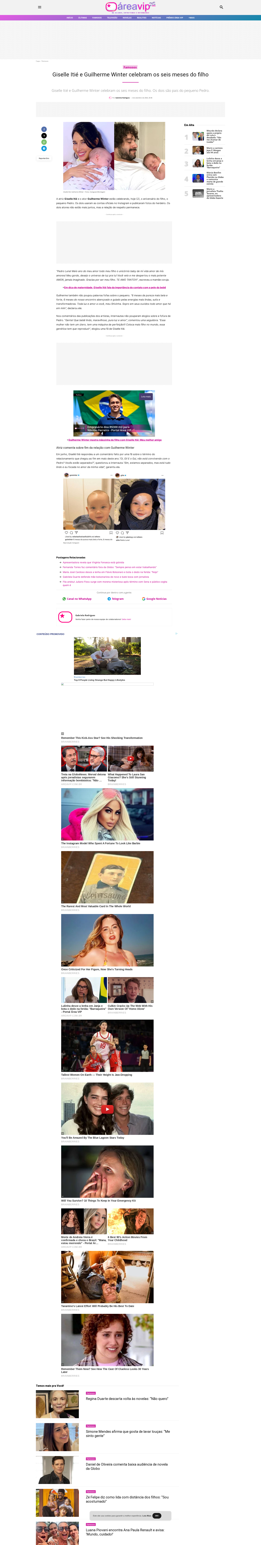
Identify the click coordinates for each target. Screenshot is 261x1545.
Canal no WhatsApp (79, 598)
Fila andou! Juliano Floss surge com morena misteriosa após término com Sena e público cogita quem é (115, 583)
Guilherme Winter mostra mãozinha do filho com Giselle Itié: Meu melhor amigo (115, 439)
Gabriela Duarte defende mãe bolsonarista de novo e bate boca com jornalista (106, 577)
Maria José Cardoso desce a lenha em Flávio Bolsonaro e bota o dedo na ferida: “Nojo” (110, 572)
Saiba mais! (126, 619)
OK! (157, 1516)
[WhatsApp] (44, 142)
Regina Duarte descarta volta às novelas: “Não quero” (127, 1399)
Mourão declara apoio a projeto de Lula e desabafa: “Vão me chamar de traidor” (214, 136)
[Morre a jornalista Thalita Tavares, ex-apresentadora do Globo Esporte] (198, 197)
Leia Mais (146, 1516)
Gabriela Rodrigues (123, 98)
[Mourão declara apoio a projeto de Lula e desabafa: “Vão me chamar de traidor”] (198, 140)
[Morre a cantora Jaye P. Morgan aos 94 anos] (198, 153)
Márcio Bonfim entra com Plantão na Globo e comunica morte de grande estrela (215, 178)
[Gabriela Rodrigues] (110, 97)
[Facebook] (44, 129)
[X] (44, 135)
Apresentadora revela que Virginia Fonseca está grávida (93, 562)
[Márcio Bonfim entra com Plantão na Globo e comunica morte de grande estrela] (198, 181)
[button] (204, 7)
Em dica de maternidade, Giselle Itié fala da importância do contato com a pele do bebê (115, 287)
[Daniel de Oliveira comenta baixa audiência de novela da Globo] (57, 1470)
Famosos (45, 61)
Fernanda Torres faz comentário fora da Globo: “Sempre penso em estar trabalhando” (110, 567)
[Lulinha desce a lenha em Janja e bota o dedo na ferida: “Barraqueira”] (198, 166)
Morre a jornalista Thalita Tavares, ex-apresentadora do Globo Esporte (215, 193)
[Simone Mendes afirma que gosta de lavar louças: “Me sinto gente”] (57, 1437)
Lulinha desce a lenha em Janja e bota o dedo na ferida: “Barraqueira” (215, 163)
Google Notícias (156, 598)
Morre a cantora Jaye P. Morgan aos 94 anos (215, 150)
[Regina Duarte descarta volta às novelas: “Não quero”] (57, 1404)
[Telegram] (44, 148)
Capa (38, 61)
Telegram (118, 598)
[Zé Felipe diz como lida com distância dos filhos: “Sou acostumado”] (57, 1503)
